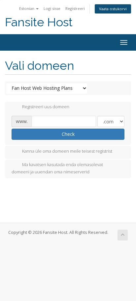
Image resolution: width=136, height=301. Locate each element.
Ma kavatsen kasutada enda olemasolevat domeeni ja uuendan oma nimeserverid (57, 168)
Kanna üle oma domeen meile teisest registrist (67, 151)
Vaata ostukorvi (113, 8)
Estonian (27, 8)
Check (68, 134)
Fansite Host (39, 22)
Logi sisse (52, 8)
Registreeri (75, 8)
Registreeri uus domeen (45, 107)
